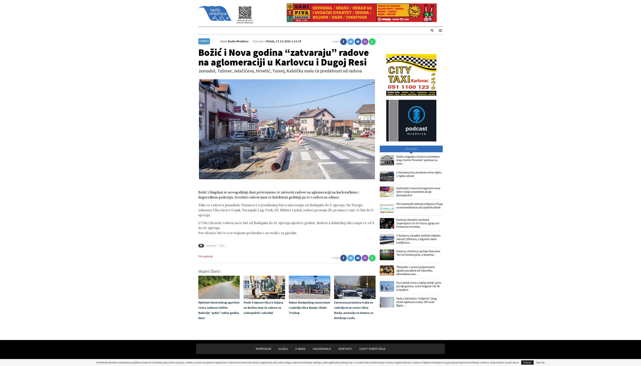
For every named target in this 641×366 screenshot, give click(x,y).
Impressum (263, 349)
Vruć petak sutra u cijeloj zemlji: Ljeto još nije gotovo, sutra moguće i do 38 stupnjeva (418, 286)
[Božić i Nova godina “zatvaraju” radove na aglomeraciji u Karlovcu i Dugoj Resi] (343, 41)
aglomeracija (211, 246)
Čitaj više (540, 362)
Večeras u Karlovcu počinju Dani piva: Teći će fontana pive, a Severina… (418, 253)
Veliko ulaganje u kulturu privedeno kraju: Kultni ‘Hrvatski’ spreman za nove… (418, 160)
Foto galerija (205, 256)
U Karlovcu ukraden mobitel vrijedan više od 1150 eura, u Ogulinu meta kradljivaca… (418, 239)
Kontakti (345, 349)
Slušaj (283, 349)
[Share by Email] (358, 41)
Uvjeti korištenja (372, 349)
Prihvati (527, 362)
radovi (222, 246)
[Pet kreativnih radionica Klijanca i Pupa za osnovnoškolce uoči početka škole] (387, 207)
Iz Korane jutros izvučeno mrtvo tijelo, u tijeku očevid (419, 174)
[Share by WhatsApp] (372, 41)
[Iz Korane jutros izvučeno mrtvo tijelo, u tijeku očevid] (387, 176)
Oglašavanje (322, 349)
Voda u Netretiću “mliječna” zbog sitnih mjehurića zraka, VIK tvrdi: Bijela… (416, 302)
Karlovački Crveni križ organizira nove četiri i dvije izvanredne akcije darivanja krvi (418, 191)
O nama (300, 349)
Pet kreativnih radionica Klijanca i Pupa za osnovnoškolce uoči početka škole (419, 205)
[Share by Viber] (365, 41)
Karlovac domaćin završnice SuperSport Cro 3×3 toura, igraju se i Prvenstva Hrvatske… (418, 223)
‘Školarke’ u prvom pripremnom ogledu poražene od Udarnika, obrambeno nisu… (415, 270)
